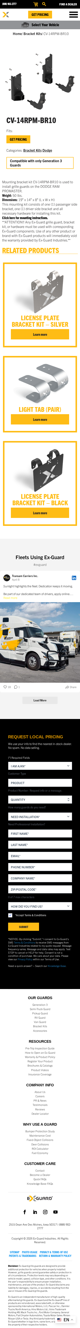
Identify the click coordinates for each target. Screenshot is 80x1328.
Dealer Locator (40, 1113)
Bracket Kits (32, 33)
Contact (40, 1170)
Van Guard (40, 1022)
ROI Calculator (40, 1148)
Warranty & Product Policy (40, 1057)
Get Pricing (40, 14)
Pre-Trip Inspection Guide (40, 1048)
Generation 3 (40, 1004)
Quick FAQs (40, 1179)
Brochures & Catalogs (40, 1065)
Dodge (47, 150)
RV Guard (40, 1017)
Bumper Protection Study (40, 1131)
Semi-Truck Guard (40, 1009)
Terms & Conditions (24, 942)
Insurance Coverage (40, 1074)
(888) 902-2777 (9, 4)
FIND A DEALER (68, 4)
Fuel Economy (40, 1153)
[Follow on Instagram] (45, 1212)
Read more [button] (10, 598)
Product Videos (40, 1070)
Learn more (40, 334)
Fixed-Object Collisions (40, 1140)
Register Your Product (40, 1061)
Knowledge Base (57, 965)
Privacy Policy (25, 959)
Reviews (40, 1109)
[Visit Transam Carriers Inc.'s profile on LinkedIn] (7, 577)
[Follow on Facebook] (24, 1212)
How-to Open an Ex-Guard (40, 1052)
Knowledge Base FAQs (40, 1183)
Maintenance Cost (40, 1135)
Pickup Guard (40, 1013)
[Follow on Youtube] (55, 1212)
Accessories (40, 1030)
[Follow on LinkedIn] (35, 1212)
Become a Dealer (40, 1175)
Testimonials (40, 1105)
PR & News (40, 1100)
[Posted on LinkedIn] (74, 577)
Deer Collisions (40, 1144)
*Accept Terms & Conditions (30, 915)
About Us (40, 1092)
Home (17, 33)
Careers (40, 1096)
